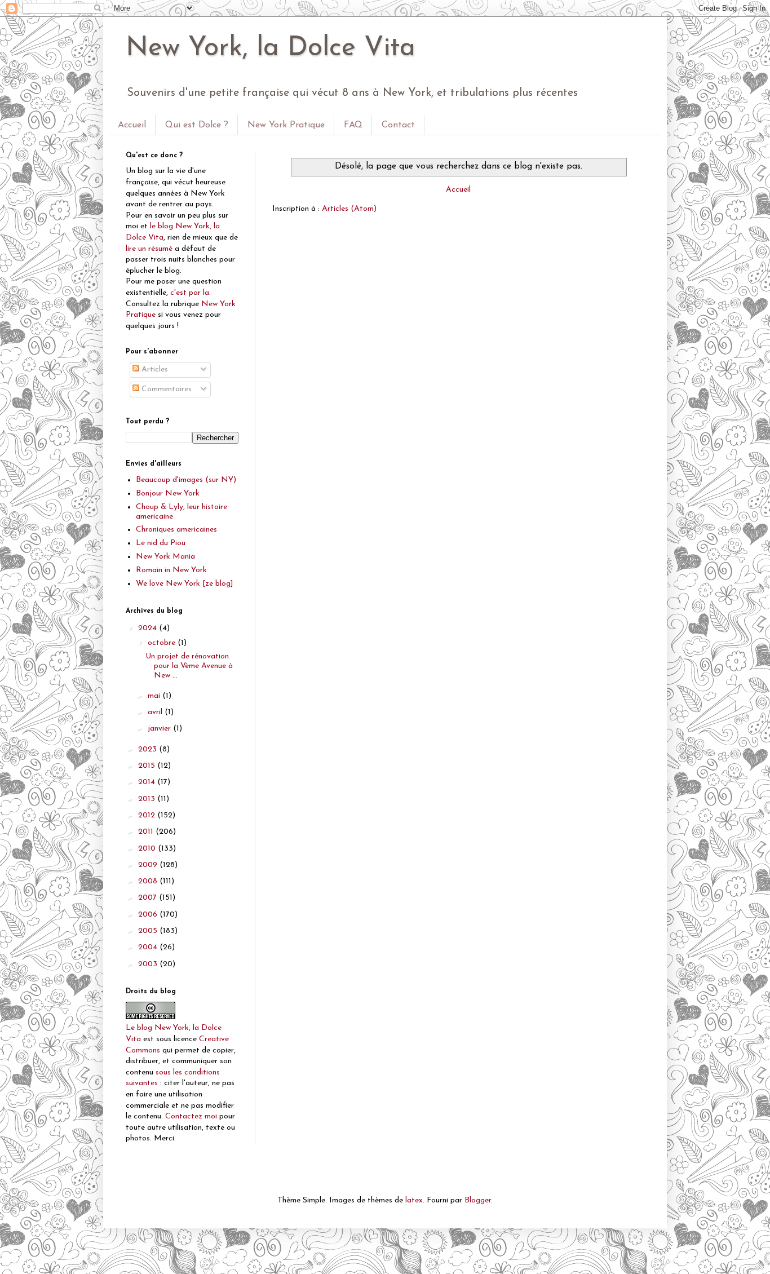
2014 (147, 782)
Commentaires (165, 389)
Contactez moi (191, 1116)
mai (155, 696)
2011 (147, 832)
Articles (153, 369)
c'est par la (189, 293)
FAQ (353, 125)
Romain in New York (171, 570)
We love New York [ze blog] (184, 584)
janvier (160, 728)
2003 (149, 964)
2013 (147, 799)
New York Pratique (286, 125)
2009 (149, 865)
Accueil (132, 125)
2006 (149, 914)
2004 (149, 947)
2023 (148, 749)
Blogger (477, 1200)
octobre (163, 643)
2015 (147, 766)
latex (414, 1200)
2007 (148, 897)
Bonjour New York (168, 493)
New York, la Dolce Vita (270, 48)
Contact (398, 125)
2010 (148, 848)
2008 (149, 881)
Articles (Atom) (349, 209)
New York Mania (165, 556)
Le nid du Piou (160, 543)
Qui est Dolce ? (196, 125)
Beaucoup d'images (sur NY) (186, 480)
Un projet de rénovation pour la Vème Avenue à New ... (189, 666)
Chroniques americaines (176, 529)
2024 (148, 628)
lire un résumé (149, 249)
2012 (147, 815)
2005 (149, 931)
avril (156, 712)
